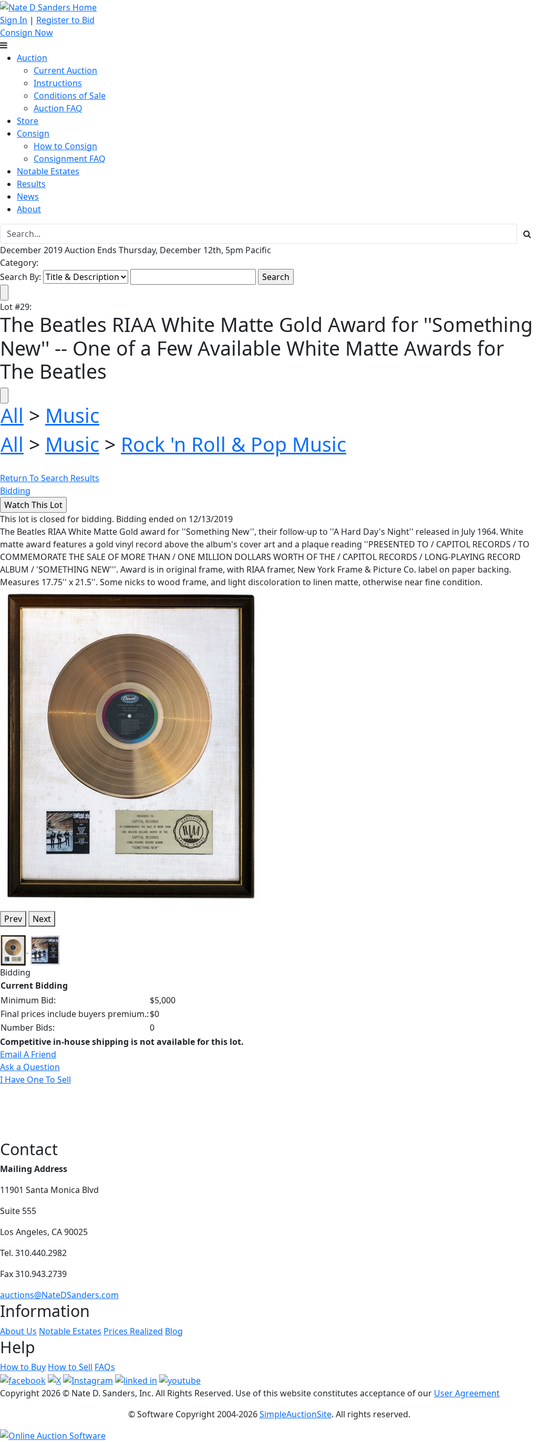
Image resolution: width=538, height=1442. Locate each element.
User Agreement (467, 1393)
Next (42, 919)
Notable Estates (48, 171)
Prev (13, 919)
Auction (32, 58)
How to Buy (23, 1367)
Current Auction (65, 70)
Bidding (15, 490)
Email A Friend (28, 1054)
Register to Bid (65, 20)
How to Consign (65, 146)
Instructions (58, 83)
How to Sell (70, 1367)
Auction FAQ (58, 108)
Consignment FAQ (70, 158)
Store (27, 121)
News (28, 196)
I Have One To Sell (35, 1079)
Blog (174, 1331)
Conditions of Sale (70, 95)
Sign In (13, 20)
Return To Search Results (49, 478)
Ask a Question (30, 1067)
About (29, 209)
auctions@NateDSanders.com (59, 1295)
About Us (18, 1331)
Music (72, 415)
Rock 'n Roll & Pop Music (233, 444)
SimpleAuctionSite (296, 1414)
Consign (33, 133)
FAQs (105, 1367)
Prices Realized (133, 1331)
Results (31, 184)
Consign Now (26, 32)
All (12, 415)
